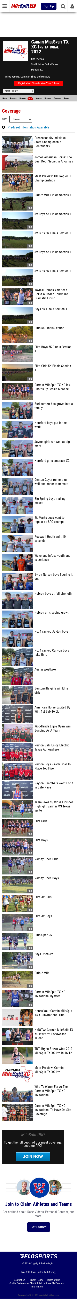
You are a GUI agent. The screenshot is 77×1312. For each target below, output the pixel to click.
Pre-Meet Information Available (28, 127)
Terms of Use (53, 1280)
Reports (26, 98)
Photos (48, 98)
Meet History (11, 90)
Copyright (35, 1263)
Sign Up (49, 6)
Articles (57, 98)
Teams (66, 98)
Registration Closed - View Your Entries (38, 83)
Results (13, 98)
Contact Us (19, 1280)
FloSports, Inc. (48, 1263)
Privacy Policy (36, 1280)
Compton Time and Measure (35, 76)
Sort (4, 119)
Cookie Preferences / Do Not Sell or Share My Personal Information (36, 1285)
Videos (38, 98)
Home (4, 98)
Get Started (39, 1227)
